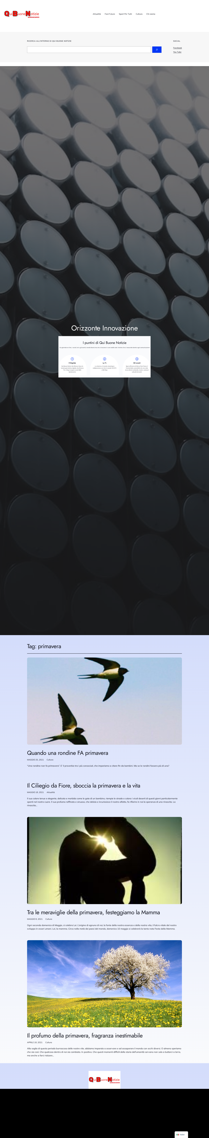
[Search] (157, 49)
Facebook (177, 48)
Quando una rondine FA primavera (67, 753)
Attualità (51, 792)
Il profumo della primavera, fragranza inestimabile (85, 1035)
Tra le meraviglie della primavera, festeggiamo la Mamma (93, 912)
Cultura (50, 759)
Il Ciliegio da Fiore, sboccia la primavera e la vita (83, 785)
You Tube (177, 52)
